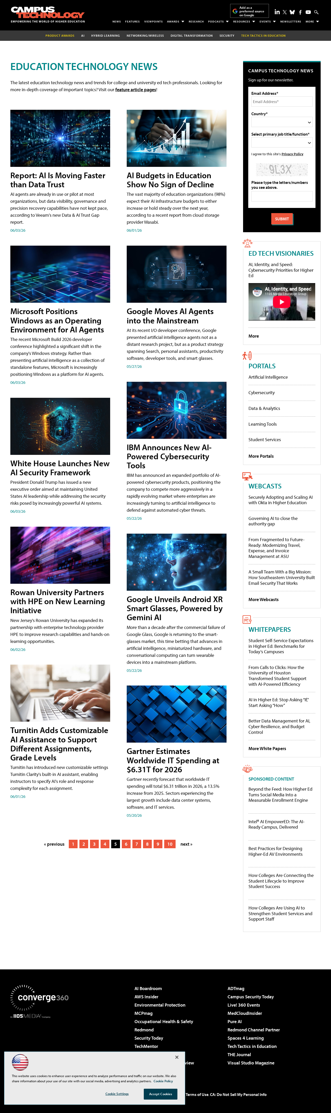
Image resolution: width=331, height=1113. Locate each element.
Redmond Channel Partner (254, 1030)
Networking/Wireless (145, 35)
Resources (241, 21)
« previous (54, 844)
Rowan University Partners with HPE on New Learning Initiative (57, 601)
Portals (262, 365)
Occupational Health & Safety (163, 1021)
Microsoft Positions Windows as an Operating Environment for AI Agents (57, 320)
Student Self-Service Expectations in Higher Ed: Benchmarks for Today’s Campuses (281, 646)
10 (169, 844)
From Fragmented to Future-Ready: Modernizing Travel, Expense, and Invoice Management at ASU (277, 547)
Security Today (148, 1038)
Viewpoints (153, 21)
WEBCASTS (265, 485)
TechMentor (146, 1046)
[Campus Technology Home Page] (47, 14)
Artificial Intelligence (268, 377)
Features (132, 21)
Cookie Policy (163, 1081)
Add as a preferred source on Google (251, 11)
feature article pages (135, 89)
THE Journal (239, 1054)
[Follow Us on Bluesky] (292, 12)
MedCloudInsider (245, 1013)
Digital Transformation (192, 35)
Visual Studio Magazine (251, 1063)
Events (265, 21)
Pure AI (235, 1021)
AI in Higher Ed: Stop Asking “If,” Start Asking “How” (278, 702)
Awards (173, 21)
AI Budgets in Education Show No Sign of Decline (170, 179)
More (310, 21)
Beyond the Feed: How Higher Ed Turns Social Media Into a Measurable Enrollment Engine (280, 794)
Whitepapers (270, 629)
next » (186, 844)
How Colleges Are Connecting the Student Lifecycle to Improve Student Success (281, 881)
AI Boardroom (148, 988)
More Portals (261, 456)
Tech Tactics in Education (252, 1046)
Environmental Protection (159, 1005)
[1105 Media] (41, 1044)
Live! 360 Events (244, 1005)
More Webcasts (264, 599)
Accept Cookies (160, 1094)
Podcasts (216, 21)
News (116, 21)
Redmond (144, 1030)
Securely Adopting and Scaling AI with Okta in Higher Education (281, 500)
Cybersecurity (262, 392)
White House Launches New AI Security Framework (60, 467)
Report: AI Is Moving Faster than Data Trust (57, 179)
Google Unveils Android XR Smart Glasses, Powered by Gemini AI (175, 608)
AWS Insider (146, 997)
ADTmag (236, 988)
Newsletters (290, 21)
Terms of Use (197, 1094)
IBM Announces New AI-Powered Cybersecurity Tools (169, 456)
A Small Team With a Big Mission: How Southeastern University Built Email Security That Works (282, 577)
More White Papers (267, 748)
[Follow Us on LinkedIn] (277, 11)
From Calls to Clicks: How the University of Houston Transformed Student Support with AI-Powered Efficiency (277, 675)
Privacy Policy (292, 153)
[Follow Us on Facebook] (300, 12)
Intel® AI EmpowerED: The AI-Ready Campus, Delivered (277, 824)
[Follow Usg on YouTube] (308, 12)
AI (83, 35)
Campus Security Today (251, 997)
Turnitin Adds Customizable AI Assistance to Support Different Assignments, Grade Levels (59, 743)
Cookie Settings (117, 1094)
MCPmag (143, 1013)
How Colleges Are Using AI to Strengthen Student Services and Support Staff (280, 913)
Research (196, 21)
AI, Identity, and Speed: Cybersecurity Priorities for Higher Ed (281, 269)
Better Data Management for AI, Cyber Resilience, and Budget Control (279, 726)
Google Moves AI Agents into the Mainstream (170, 315)
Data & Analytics (264, 408)
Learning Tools (263, 424)
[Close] (177, 1057)
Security (227, 35)
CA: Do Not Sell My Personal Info (238, 1094)
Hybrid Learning (105, 35)
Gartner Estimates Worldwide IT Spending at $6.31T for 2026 (173, 760)
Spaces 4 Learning (246, 1038)
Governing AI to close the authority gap (273, 521)
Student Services (265, 439)
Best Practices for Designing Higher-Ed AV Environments (276, 851)
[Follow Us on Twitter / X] (285, 12)
